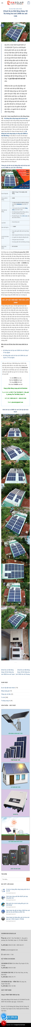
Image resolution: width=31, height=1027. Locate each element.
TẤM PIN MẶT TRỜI (15, 760)
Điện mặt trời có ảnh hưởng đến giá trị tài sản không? (17, 904)
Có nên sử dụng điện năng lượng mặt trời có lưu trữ (18, 890)
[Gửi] (28, 879)
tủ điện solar (24, 216)
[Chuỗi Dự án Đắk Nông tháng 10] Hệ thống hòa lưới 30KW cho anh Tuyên (8, 672)
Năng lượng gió (5, 691)
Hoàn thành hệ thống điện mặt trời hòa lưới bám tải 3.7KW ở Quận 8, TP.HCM (17, 918)
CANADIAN (19, 204)
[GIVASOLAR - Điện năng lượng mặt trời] (15, 3)
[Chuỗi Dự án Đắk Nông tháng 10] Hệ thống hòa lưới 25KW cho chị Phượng (23, 672)
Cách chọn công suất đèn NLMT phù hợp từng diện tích (17, 897)
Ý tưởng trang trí (5, 700)
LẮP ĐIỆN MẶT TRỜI (15, 787)
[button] (2, 3)
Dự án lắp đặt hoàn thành (15, 8)
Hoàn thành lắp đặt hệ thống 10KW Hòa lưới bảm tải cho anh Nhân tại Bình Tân (18, 911)
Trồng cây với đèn (6, 694)
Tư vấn (3, 697)
